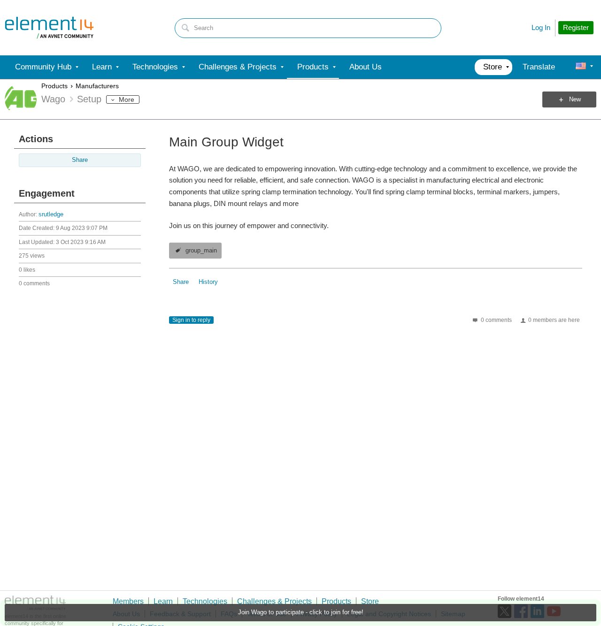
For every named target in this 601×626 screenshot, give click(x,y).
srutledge (51, 214)
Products (54, 86)
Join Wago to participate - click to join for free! (300, 612)
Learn (163, 601)
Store (370, 601)
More (126, 99)
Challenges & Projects (274, 601)
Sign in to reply (191, 320)
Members (128, 601)
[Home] (49, 27)
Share (80, 160)
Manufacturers (97, 86)
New (575, 99)
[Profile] (580, 67)
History (208, 282)
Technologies (205, 601)
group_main (201, 250)
